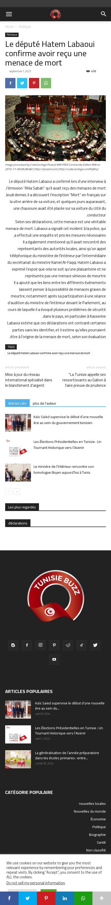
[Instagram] (40, 645)
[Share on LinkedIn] (65, 898)
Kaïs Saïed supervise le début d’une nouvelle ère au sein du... (70, 706)
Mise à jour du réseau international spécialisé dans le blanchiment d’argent (28, 380)
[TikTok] (81, 645)
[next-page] (16, 491)
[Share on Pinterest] (46, 898)
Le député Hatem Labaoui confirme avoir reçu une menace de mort (48, 353)
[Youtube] (54, 659)
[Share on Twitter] (28, 898)
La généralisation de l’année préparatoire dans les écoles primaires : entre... (67, 755)
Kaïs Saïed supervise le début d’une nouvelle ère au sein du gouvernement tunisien (68, 419)
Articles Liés (17, 403)
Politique (25, 27)
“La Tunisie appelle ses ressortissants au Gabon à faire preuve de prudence (84, 380)
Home (9, 27)
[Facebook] (10, 83)
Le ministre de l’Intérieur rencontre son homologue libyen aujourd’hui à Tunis (64, 469)
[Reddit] (68, 645)
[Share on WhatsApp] (83, 898)
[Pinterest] (34, 83)
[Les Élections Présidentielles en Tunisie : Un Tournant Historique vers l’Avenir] (18, 448)
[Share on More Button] (101, 898)
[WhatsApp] (46, 83)
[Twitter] (22, 83)
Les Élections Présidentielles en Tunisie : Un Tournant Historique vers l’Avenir (67, 444)
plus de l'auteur (44, 403)
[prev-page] (8, 491)
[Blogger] (13, 645)
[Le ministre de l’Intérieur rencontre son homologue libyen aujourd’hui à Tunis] (18, 472)
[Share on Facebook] (9, 898)
